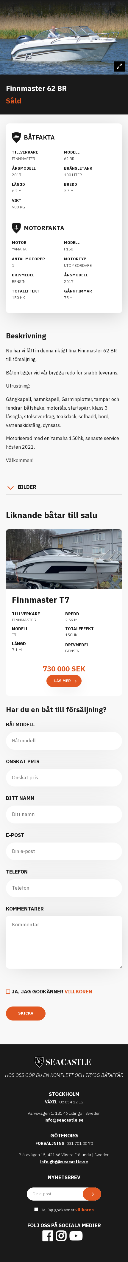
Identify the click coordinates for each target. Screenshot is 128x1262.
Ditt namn (20, 798)
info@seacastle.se (64, 1120)
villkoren (78, 991)
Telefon (17, 871)
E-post (15, 835)
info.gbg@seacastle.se (64, 1162)
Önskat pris (22, 761)
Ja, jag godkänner (52, 991)
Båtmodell (20, 724)
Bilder (27, 487)
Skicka (25, 1013)
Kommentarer (25, 908)
